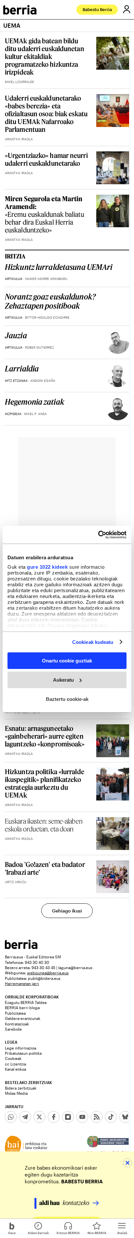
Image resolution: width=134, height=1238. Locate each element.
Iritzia (15, 256)
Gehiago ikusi (67, 910)
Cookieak (13, 1058)
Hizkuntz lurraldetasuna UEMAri (58, 267)
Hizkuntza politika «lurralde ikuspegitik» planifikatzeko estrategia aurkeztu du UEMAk (44, 783)
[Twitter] (39, 1116)
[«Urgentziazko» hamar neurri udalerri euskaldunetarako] (112, 167)
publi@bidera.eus (44, 978)
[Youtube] (82, 1116)
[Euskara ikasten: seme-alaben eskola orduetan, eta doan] (112, 833)
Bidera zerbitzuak (20, 1088)
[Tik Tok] (110, 1116)
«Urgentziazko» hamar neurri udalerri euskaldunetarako (46, 159)
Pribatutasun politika (23, 1053)
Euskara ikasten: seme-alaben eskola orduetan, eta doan (44, 825)
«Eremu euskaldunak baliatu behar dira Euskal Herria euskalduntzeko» (45, 214)
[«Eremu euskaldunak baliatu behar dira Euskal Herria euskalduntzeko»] (112, 211)
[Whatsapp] (10, 1116)
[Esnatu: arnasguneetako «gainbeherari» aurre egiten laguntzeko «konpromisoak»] (112, 740)
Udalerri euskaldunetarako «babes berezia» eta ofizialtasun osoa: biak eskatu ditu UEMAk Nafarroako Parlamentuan (46, 113)
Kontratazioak (17, 1024)
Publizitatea (15, 1013)
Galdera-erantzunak (22, 1018)
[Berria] (21, 947)
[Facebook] (53, 1116)
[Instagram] (68, 1116)
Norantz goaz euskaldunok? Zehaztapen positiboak (50, 301)
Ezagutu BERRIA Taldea (26, 1002)
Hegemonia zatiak (34, 401)
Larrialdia (22, 368)
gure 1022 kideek (47, 566)
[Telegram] (25, 1116)
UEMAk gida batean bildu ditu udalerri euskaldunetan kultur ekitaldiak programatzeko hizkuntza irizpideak (44, 56)
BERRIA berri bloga (22, 1007)
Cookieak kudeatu (93, 642)
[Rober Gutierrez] (117, 342)
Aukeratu (63, 680)
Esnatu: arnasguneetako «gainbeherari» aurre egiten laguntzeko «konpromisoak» (45, 736)
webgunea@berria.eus (48, 972)
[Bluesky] (125, 1116)
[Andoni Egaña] (117, 375)
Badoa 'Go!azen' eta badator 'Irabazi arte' (45, 868)
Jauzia (16, 335)
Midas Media (16, 1093)
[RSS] (96, 1116)
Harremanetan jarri (22, 983)
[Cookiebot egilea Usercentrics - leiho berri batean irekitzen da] (98, 534)
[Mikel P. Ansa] (117, 408)
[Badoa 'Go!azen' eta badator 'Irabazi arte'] (112, 876)
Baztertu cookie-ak (67, 699)
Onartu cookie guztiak (67, 660)
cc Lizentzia (15, 1064)
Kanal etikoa (15, 1069)
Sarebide (13, 1029)
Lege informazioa (20, 1048)
